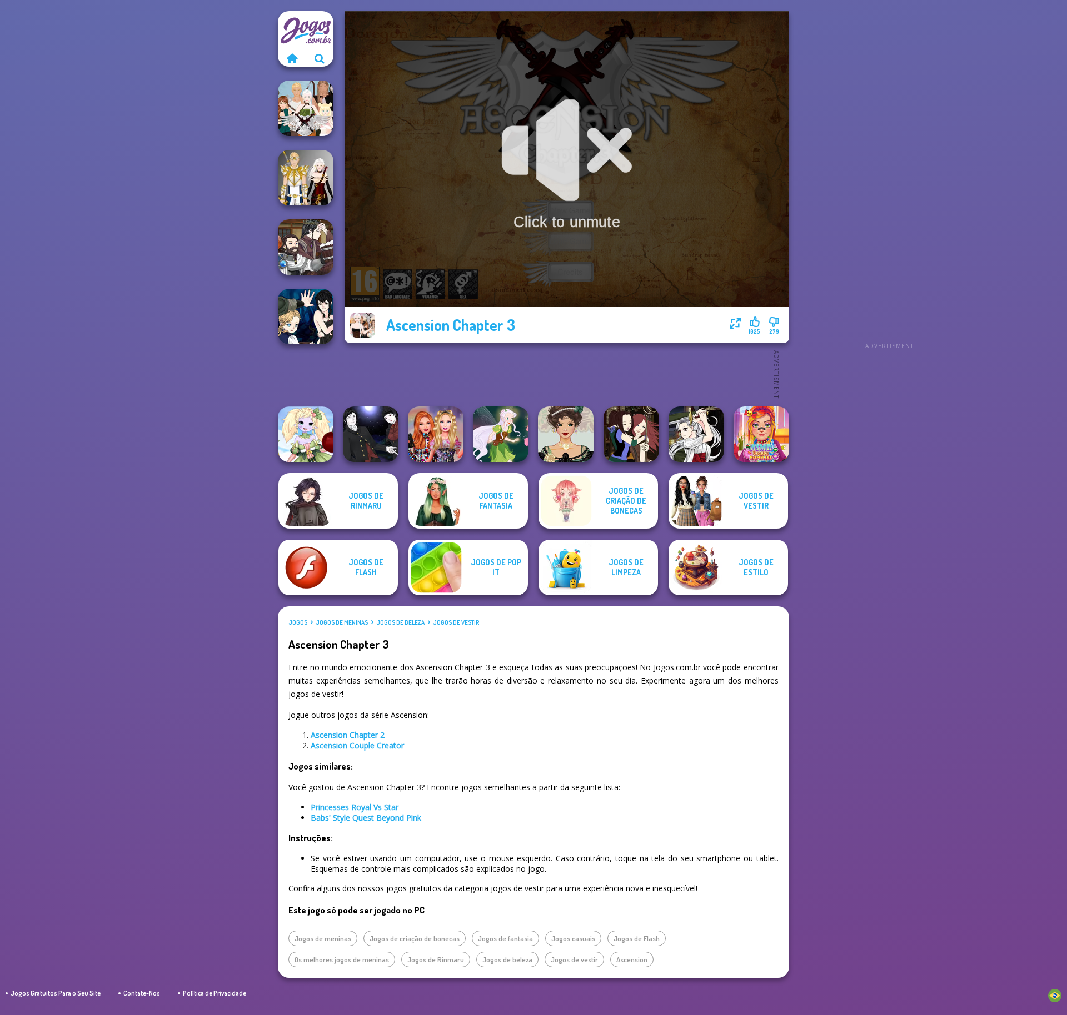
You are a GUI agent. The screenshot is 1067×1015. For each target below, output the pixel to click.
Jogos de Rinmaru (435, 959)
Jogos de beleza (400, 622)
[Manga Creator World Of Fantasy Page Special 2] (305, 247)
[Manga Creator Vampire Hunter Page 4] (370, 434)
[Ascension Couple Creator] (305, 177)
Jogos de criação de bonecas (415, 938)
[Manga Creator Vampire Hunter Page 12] (305, 316)
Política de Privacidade (214, 993)
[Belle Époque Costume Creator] (566, 434)
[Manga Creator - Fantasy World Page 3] (631, 434)
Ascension (631, 959)
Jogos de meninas (342, 622)
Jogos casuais (573, 938)
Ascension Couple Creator (357, 745)
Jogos (297, 622)
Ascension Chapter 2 (348, 735)
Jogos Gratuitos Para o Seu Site (56, 993)
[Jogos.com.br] (292, 58)
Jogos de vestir (456, 622)
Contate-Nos (141, 993)
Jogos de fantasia (505, 938)
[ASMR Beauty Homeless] (761, 434)
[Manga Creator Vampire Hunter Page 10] (696, 434)
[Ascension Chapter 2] (305, 108)
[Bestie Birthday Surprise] (435, 434)
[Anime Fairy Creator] (305, 434)
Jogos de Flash (637, 938)
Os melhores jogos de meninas (342, 959)
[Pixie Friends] (500, 434)
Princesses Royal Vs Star (354, 807)
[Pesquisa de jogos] (319, 58)
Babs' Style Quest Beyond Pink (366, 817)
